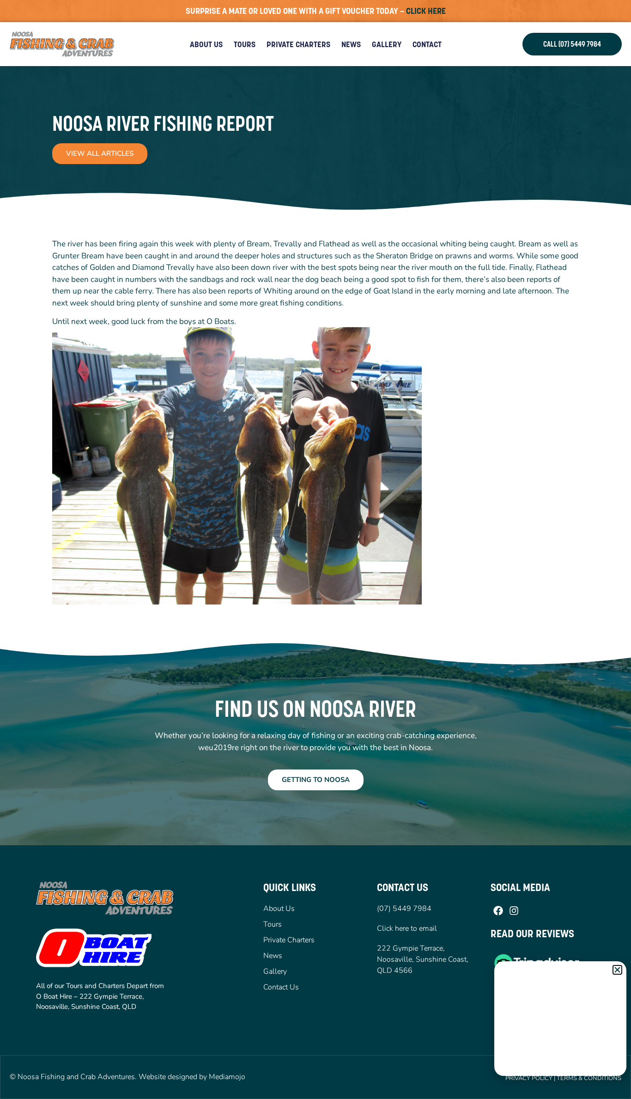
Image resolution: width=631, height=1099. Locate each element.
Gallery (386, 44)
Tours (244, 44)
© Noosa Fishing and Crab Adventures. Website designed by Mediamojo (127, 1077)
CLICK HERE (426, 11)
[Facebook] (498, 911)
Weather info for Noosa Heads (561, 1066)
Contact (427, 44)
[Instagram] (514, 911)
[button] (617, 970)
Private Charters (298, 44)
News (351, 44)
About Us (206, 44)
